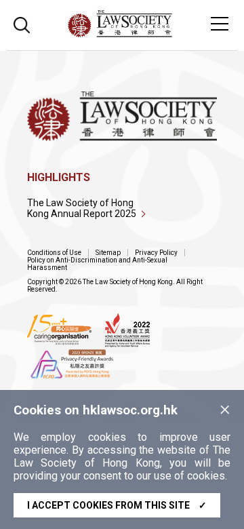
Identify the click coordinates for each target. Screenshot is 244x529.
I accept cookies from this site (117, 505)
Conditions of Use (54, 252)
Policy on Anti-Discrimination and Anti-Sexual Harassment (97, 263)
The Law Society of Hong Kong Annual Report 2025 (81, 208)
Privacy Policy (156, 252)
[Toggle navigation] (219, 24)
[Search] (22, 23)
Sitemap (108, 252)
